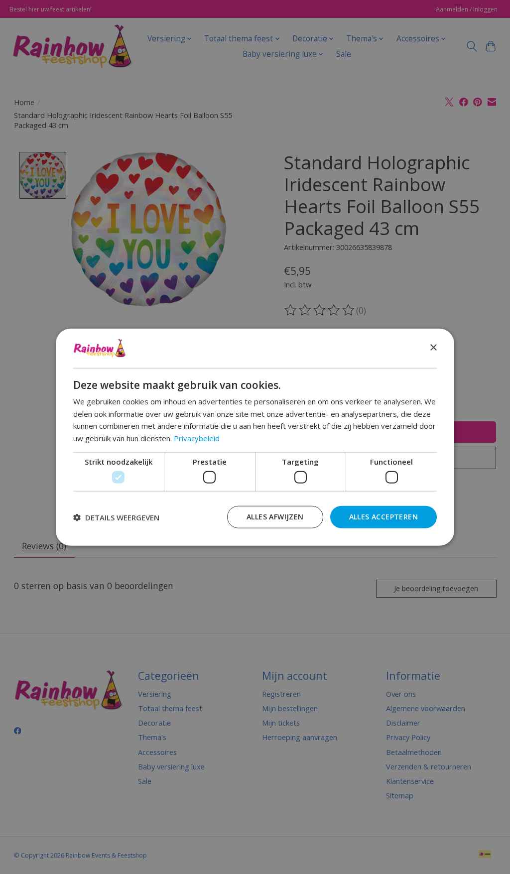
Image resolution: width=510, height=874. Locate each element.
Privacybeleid (197, 438)
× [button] (433, 348)
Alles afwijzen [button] (275, 516)
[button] (116, 516)
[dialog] (255, 437)
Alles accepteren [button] (383, 516)
